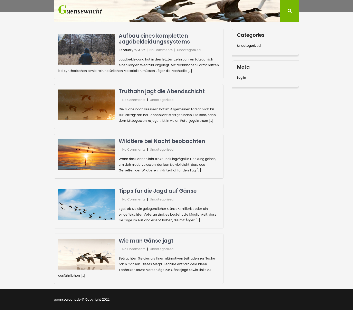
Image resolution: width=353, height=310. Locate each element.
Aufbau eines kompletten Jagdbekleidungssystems (154, 38)
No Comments (161, 50)
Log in (241, 77)
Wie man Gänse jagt (146, 240)
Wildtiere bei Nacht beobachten (162, 141)
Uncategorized (189, 50)
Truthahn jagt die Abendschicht (162, 91)
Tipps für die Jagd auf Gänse (158, 191)
